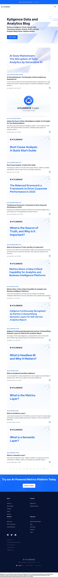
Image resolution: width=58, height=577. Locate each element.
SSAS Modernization (11, 526)
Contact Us (9, 503)
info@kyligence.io (10, 549)
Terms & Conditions (29, 565)
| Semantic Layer (14, 328)
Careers (8, 511)
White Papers (32, 526)
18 (44, 468)
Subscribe (12, 37)
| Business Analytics (15, 162)
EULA (38, 562)
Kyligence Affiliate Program (35, 521)
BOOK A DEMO (29, 485)
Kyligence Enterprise (34, 506)
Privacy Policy (38, 565)
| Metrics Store (14, 286)
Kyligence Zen (33, 503)
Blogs (31, 524)
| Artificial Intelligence (16, 74)
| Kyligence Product (15, 118)
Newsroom (32, 529)
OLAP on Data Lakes (11, 524)
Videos (31, 532)
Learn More (36, 2)
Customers (9, 508)
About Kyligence (10, 506)
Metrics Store (9, 521)
